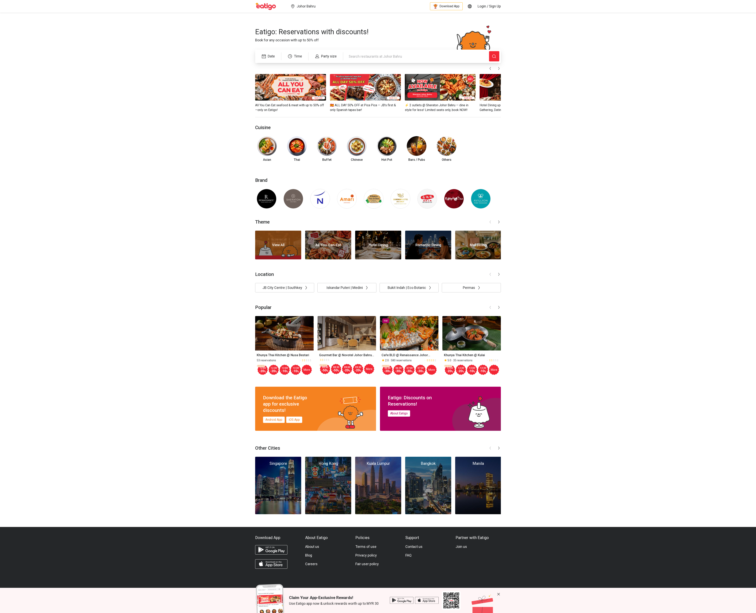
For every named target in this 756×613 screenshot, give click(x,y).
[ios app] (271, 564)
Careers (311, 564)
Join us (461, 547)
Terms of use (365, 547)
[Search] (494, 56)
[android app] (271, 550)
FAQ (408, 555)
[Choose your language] (470, 6)
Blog (308, 555)
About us (312, 547)
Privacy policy (366, 555)
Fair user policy (367, 564)
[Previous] (490, 68)
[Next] (499, 68)
